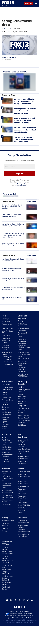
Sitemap (4, 429)
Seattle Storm (22, 481)
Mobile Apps (6, 321)
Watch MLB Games (6, 557)
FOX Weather (6, 504)
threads (23, 600)
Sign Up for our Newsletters (7, 325)
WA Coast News (23, 359)
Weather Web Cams (6, 473)
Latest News (8, 201)
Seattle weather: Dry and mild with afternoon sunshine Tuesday (24, 120)
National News (7, 390)
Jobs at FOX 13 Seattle (7, 342)
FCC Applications (7, 364)
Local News (6, 384)
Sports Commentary (22, 501)
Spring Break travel (9, 57)
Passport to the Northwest (7, 456)
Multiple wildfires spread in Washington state (11, 269)
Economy (5, 528)
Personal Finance (8, 521)
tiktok (19, 600)
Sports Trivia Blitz (24, 505)
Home (5, 315)
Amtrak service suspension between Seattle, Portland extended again (25, 130)
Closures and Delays (6, 487)
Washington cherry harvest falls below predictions (13, 279)
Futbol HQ (21, 508)
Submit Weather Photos (23, 412)
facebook (15, 600)
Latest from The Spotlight (23, 441)
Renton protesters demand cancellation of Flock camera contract (25, 111)
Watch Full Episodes (21, 445)
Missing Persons (23, 456)
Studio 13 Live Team (7, 443)
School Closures (23, 415)
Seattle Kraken (23, 484)
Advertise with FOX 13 (7, 353)
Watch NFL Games (6, 548)
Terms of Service (21, 186)
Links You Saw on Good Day (24, 421)
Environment (6, 415)
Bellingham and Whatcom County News (24, 354)
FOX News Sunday (5, 425)
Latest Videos (8, 255)
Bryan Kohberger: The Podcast (24, 535)
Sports (21, 468)
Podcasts (22, 517)
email (32, 600)
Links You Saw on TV (8, 332)
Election (4, 395)
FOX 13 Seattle (18, 29)
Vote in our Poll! (10, 194)
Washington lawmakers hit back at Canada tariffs (13, 260)
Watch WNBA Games (6, 583)
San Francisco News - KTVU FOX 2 (23, 363)
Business (5, 526)
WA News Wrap (7, 387)
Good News (6, 417)
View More (31, 201)
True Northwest (23, 408)
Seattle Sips (6, 452)
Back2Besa (22, 425)
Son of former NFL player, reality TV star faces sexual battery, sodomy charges (13, 235)
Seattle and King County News (23, 329)
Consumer (5, 407)
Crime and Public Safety (23, 452)
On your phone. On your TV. (15, 72)
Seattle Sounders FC (24, 478)
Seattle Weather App (7, 480)
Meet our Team (7, 328)
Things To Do (22, 406)
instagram (11, 600)
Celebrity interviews (5, 460)
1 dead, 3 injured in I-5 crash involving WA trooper (11, 215)
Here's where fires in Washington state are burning (13, 244)
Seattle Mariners (23, 474)
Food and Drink (7, 400)
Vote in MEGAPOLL (22, 395)
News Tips (5, 319)
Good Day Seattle (22, 382)
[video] (31, 261)
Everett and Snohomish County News (22, 341)
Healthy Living (6, 412)
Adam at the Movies (22, 402)
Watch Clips (6, 440)
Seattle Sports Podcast (23, 526)
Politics (4, 392)
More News (7, 381)
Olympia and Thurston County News (24, 348)
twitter (27, 600)
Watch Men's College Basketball (6, 572)
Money (5, 517)
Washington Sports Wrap (22, 497)
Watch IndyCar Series (7, 566)
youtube (7, 600)
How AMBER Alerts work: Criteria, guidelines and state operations (24, 139)
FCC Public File (7, 359)
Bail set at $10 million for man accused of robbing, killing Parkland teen (24, 101)
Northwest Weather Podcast (24, 531)
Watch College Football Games (7, 553)
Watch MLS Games (6, 588)
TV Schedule (6, 335)
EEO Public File (7, 362)
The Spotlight (22, 435)
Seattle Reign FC (23, 486)
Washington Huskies (22, 490)
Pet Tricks (21, 399)
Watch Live (28, 3)
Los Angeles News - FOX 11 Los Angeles (23, 369)
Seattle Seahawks (24, 472)
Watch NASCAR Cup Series (7, 562)
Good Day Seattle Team (24, 391)
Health (4, 410)
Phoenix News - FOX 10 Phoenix (23, 375)
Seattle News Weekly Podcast (23, 522)
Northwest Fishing (21, 511)
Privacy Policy (22, 184)
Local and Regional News (22, 318)
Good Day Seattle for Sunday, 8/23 (12, 298)
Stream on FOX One (7, 542)
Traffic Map (6, 476)
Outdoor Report (23, 418)
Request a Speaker (5, 349)
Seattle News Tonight (22, 325)
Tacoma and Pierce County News (23, 335)
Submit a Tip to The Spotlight (23, 462)
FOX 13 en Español (5, 421)
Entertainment (7, 397)
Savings (4, 531)
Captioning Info (7, 357)
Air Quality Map (7, 490)
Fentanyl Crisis (23, 459)
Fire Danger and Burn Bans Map (7, 496)
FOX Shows (6, 338)
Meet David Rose (24, 449)
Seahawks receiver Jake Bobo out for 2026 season (13, 288)
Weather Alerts (7, 483)
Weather (6, 468)
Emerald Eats (6, 450)
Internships (5, 345)
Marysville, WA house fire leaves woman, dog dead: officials (13, 225)
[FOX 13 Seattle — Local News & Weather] (8, 3)
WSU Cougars (22, 493)
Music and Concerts (5, 403)
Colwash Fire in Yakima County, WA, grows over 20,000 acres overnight (12, 206)
